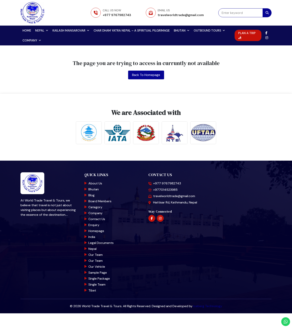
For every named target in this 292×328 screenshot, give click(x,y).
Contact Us (96, 219)
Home (26, 31)
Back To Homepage (146, 75)
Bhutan (180, 31)
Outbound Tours (207, 31)
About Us (95, 183)
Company (29, 40)
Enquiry (93, 225)
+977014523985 (165, 190)
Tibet (92, 290)
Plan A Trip (247, 33)
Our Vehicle (96, 267)
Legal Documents (101, 243)
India (91, 237)
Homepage (96, 231)
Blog (91, 195)
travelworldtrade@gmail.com (181, 15)
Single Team (96, 284)
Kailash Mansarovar (68, 31)
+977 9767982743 (117, 15)
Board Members (99, 201)
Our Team (95, 255)
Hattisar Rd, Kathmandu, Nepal (175, 202)
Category (95, 207)
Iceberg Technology (207, 306)
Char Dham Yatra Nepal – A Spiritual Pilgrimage (132, 31)
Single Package (99, 278)
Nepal (39, 31)
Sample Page (97, 272)
